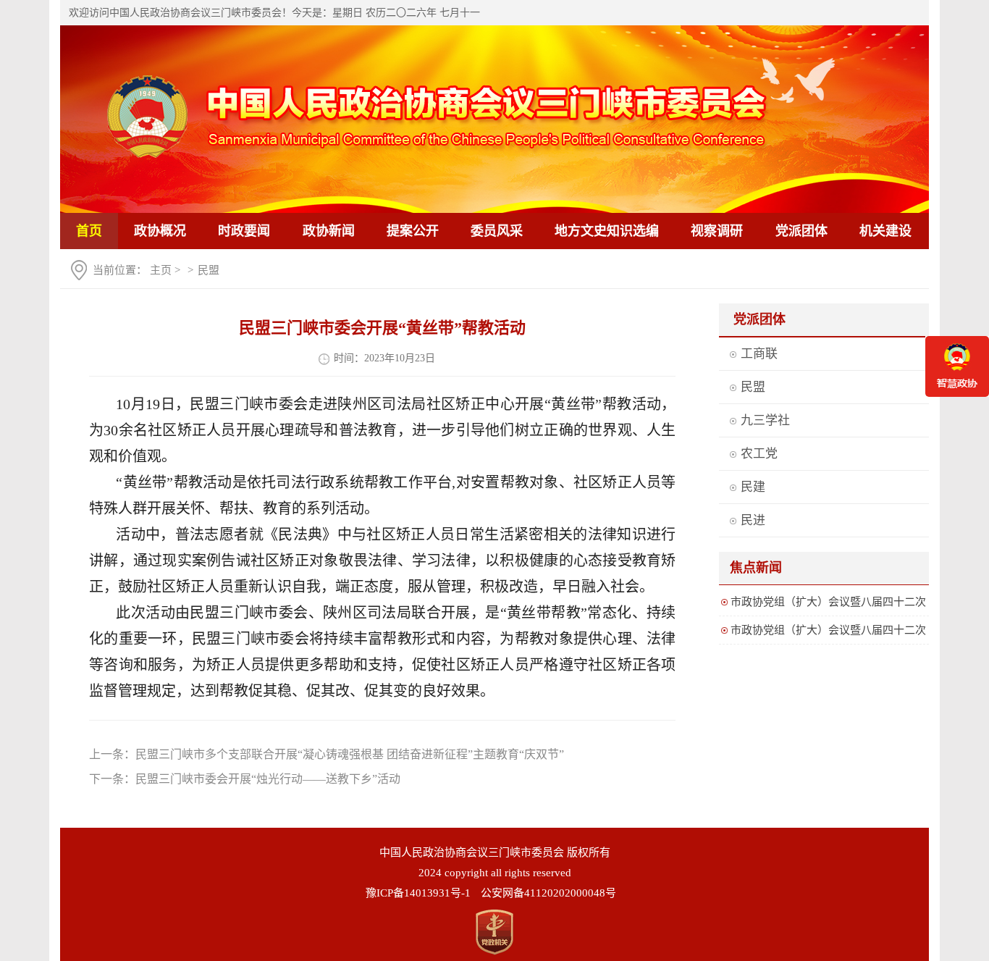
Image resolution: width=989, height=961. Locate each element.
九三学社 (765, 420)
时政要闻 (244, 231)
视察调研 (717, 231)
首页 (89, 231)
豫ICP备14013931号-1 (418, 893)
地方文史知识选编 (607, 231)
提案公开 (413, 231)
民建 (753, 487)
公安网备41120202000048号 (548, 893)
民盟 (208, 270)
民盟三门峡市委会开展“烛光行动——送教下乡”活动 (267, 779)
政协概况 (160, 231)
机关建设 (885, 231)
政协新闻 (329, 231)
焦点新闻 (756, 568)
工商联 (759, 354)
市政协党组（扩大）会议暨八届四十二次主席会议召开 (828, 604)
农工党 (759, 454)
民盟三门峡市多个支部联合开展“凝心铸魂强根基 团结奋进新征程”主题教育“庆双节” (349, 754)
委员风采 (497, 231)
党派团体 (801, 231)
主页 (161, 270)
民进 (753, 520)
